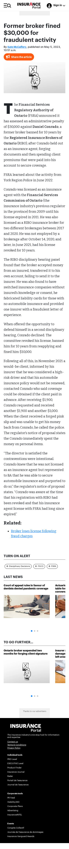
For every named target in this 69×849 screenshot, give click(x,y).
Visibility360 (13, 802)
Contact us (12, 742)
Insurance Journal (15, 772)
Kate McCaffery (17, 47)
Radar (10, 776)
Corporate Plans (15, 806)
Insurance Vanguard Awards (20, 836)
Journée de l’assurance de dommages (25, 832)
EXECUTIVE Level (15, 763)
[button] (31, 631)
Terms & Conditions (16, 745)
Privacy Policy (13, 748)
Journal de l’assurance (18, 785)
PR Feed (11, 798)
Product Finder (14, 768)
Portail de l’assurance (17, 780)
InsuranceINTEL (14, 815)
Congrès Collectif (15, 828)
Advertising (12, 811)
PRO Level (12, 759)
